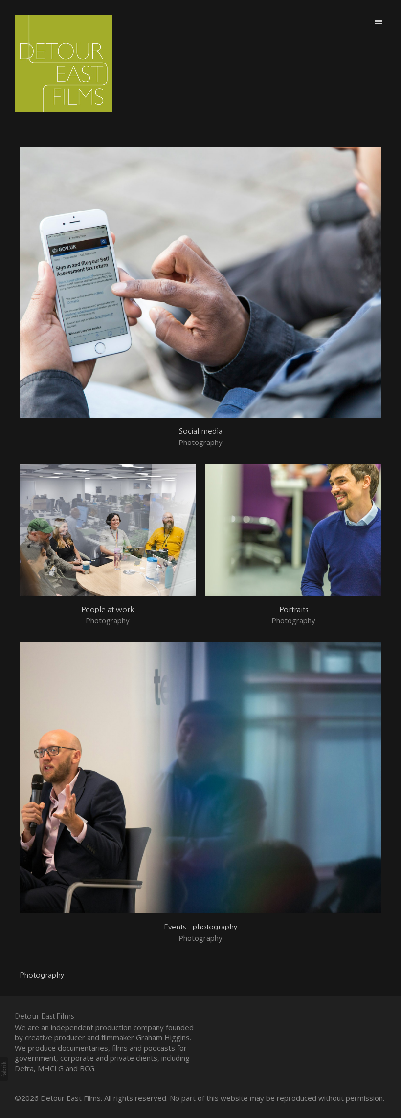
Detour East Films (44, 1016)
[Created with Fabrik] (4, 1069)
